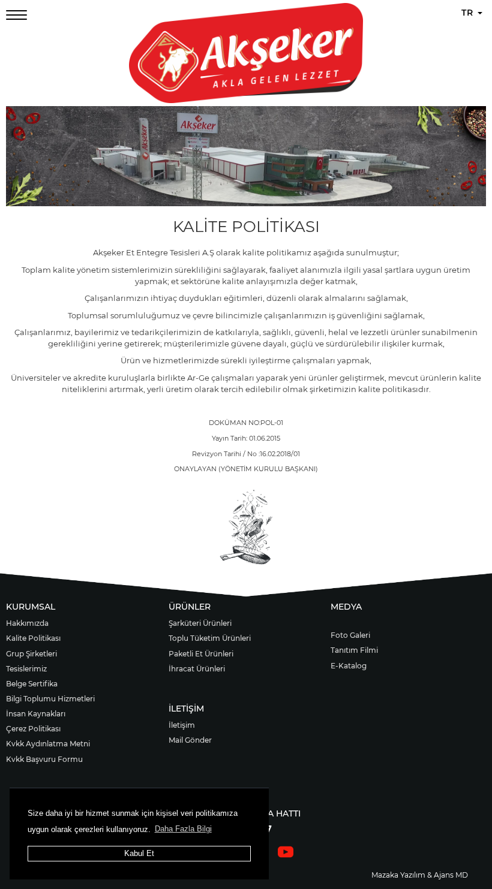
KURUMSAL (30, 606)
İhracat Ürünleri (197, 668)
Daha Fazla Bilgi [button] (183, 828)
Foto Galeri (350, 635)
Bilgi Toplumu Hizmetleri (50, 698)
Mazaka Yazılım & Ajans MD (419, 874)
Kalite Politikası (33, 638)
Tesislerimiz (26, 668)
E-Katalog (349, 665)
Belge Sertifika (32, 683)
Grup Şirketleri (31, 653)
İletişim (182, 725)
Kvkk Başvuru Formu (44, 759)
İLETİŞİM (186, 708)
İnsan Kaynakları (35, 713)
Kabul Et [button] (139, 853)
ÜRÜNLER (190, 606)
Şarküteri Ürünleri (200, 623)
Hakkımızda (27, 623)
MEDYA (346, 606)
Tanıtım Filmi (354, 650)
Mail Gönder (190, 740)
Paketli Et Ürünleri (201, 653)
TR (468, 12)
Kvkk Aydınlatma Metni (48, 743)
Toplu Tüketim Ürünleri (210, 638)
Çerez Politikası (33, 728)
